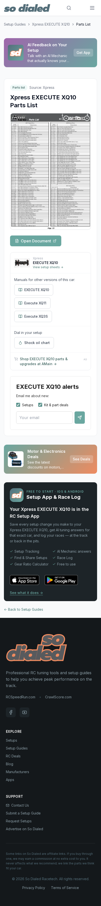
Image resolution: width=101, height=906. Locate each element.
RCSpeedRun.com (20, 697)
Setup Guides (15, 24)
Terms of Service (65, 888)
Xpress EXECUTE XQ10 (51, 24)
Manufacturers (17, 772)
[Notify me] (80, 417)
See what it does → (26, 593)
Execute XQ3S (36, 316)
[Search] (68, 7)
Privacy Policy (33, 888)
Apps (10, 780)
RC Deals (13, 756)
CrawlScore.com (58, 697)
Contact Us (20, 805)
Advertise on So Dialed (24, 829)
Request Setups (19, 821)
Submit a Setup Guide (23, 813)
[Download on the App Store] (24, 580)
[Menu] (92, 8)
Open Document (36, 240)
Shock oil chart (37, 343)
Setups (27, 405)
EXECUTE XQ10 (36, 290)
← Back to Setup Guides (23, 609)
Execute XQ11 (35, 303)
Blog (9, 764)
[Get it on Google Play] (61, 580)
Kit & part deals (56, 405)
